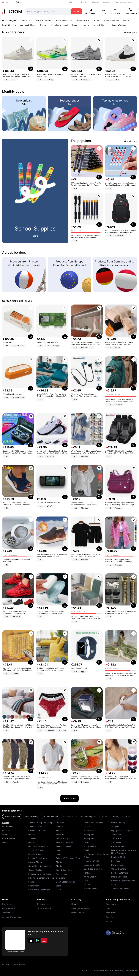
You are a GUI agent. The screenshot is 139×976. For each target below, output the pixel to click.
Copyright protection (80, 908)
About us (75, 904)
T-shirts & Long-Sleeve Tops (40, 822)
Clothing (6, 822)
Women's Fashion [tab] (12, 816)
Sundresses (89, 830)
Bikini (58, 886)
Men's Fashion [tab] (31, 816)
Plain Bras (88, 826)
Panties (87, 873)
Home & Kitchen (100, 25)
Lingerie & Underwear (38, 858)
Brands (126, 20)
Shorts (59, 862)
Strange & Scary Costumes (123, 881)
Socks (31, 882)
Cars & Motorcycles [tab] (87, 816)
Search (76, 11)
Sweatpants (89, 834)
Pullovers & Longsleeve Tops (41, 878)
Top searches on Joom (123, 2)
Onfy (108, 908)
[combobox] (47, 11)
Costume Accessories (93, 822)
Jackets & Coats (35, 850)
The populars (81, 141)
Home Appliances (43, 20)
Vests (113, 884)
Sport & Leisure (9, 25)
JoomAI (109, 921)
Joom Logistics (112, 904)
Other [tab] (127, 816)
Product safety (77, 913)
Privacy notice (8, 908)
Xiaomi (43, 25)
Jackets (59, 826)
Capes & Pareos (118, 846)
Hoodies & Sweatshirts (38, 846)
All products (129, 33)
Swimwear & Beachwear (39, 890)
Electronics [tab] (68, 816)
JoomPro (109, 917)
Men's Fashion (83, 20)
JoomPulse (110, 913)
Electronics (26, 20)
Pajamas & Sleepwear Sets (68, 858)
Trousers (32, 838)
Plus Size (6, 830)
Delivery (84, 2)
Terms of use (8, 913)
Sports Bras (116, 838)
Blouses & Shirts (35, 854)
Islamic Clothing (118, 822)
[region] (69, 59)
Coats (58, 890)
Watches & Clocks (28, 25)
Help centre (72, 2)
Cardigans (60, 878)
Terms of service (44, 908)
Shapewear (116, 834)
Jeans (58, 850)
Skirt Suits (115, 861)
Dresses (31, 834)
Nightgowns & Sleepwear (122, 830)
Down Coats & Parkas (65, 882)
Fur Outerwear (90, 888)
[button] (31, 940)
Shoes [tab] (104, 816)
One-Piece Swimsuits (93, 869)
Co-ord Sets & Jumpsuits (39, 866)
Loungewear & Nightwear (39, 874)
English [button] (7, 2)
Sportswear (33, 886)
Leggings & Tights (92, 861)
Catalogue (107, 2)
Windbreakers (90, 846)
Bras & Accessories (64, 842)
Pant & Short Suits (64, 870)
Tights (86, 842)
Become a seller (44, 904)
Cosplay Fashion (35, 870)
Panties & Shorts (118, 857)
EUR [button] (17, 2)
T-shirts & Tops (35, 826)
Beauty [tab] (116, 816)
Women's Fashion (111, 20)
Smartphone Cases (64, 20)
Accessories (7, 826)
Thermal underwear (120, 888)
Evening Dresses (63, 846)
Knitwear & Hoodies (37, 830)
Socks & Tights (35, 862)
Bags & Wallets (8, 838)
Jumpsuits (115, 826)
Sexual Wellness (118, 25)
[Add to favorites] (31, 40)
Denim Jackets (117, 865)
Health (86, 25)
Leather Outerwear (119, 873)
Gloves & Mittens (118, 869)
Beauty (75, 25)
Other (4, 842)
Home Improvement (59, 25)
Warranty (95, 2)
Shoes (96, 20)
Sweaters (60, 834)
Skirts (58, 830)
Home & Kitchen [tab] (51, 816)
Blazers (87, 884)
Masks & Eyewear (119, 877)
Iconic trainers (13, 32)
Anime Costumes (91, 877)
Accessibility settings (11, 917)
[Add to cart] (31, 68)
